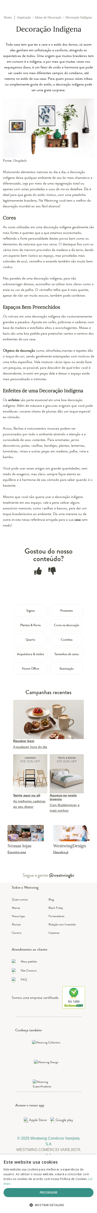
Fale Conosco (28, 970)
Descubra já (60, 852)
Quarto (30, 639)
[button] (48, 1205)
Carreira (16, 932)
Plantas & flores (30, 625)
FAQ (24, 979)
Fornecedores (56, 916)
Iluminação (67, 668)
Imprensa (53, 932)
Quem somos (20, 899)
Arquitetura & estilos (30, 654)
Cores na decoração (66, 625)
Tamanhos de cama (66, 654)
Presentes (66, 610)
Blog (51, 899)
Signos (30, 610)
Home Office (30, 668)
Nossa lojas (18, 916)
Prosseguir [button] (48, 1192)
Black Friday (55, 907)
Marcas (16, 907)
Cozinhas (67, 639)
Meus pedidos (29, 961)
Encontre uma (17, 852)
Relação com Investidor (62, 924)
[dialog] (48, 1184)
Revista (16, 924)
